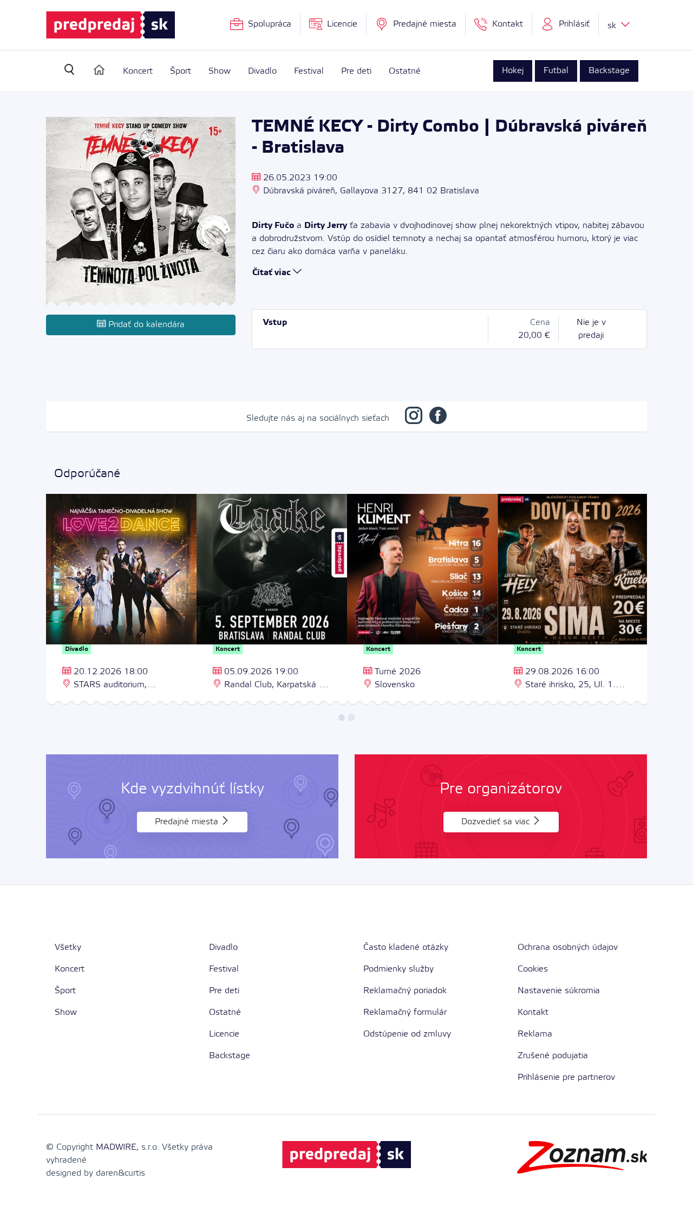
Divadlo (262, 71)
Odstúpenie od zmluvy (407, 1034)
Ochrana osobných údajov (568, 947)
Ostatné (405, 71)
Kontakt (533, 1012)
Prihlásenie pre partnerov (566, 1077)
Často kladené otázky (405, 947)
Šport (180, 71)
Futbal (556, 71)
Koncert (138, 71)
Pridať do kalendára (145, 325)
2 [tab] (351, 717)
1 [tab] (341, 717)
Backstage (609, 71)
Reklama (535, 1034)
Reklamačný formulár (405, 1012)
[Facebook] (438, 418)
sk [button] (613, 26)
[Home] (99, 70)
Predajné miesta (188, 822)
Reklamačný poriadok (405, 991)
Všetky (68, 947)
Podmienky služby (398, 969)
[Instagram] (413, 418)
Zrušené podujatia (553, 1056)
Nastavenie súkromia (559, 991)
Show (219, 71)
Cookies (533, 969)
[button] (565, 24)
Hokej (513, 71)
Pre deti (356, 71)
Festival (309, 71)
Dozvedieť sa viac (496, 822)
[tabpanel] (121, 601)
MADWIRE (116, 1147)
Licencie (224, 1034)
